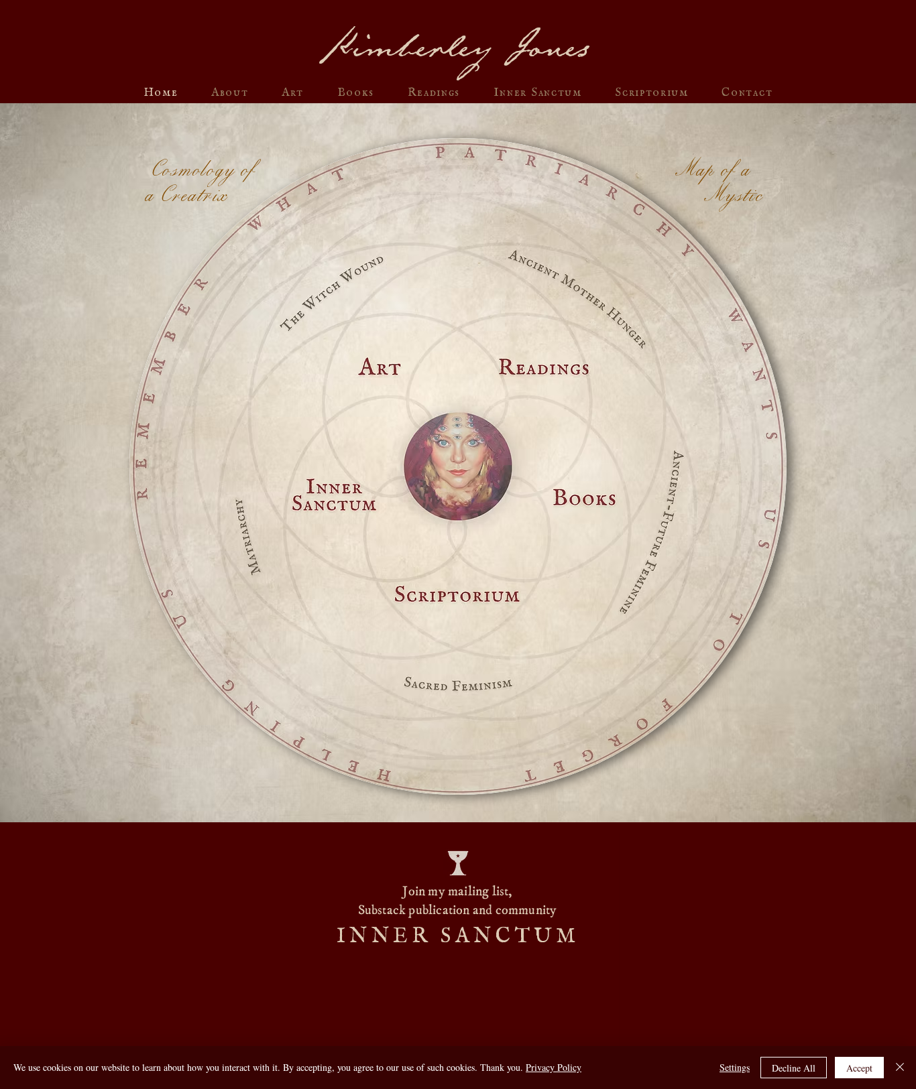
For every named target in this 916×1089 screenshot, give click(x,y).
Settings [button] (735, 1067)
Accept (859, 1068)
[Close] (900, 1067)
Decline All (793, 1068)
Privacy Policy (553, 1067)
